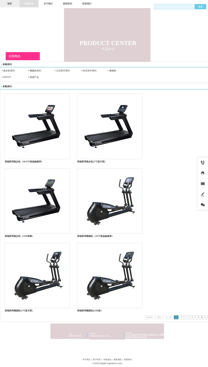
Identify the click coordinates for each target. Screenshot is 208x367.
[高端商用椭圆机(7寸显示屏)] (37, 275)
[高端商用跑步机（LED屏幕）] (37, 201)
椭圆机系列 (35, 70)
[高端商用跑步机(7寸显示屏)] (109, 126)
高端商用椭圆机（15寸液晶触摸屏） (95, 236)
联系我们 (128, 359)
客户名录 (97, 359)
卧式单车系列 (90, 70)
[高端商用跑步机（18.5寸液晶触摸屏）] (37, 126)
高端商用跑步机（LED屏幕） (19, 236)
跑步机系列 (9, 70)
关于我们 (86, 359)
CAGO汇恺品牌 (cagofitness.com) (107, 363)
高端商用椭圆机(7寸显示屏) (19, 310)
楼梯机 (112, 70)
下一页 (200, 317)
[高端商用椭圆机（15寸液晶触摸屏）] (109, 201)
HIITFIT (7, 77)
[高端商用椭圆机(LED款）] (109, 275)
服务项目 (118, 359)
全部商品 (14, 56)
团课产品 (34, 77)
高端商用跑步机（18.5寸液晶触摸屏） (24, 161)
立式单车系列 (63, 70)
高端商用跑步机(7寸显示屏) (91, 161)
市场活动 (107, 359)
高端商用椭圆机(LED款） (90, 310)
